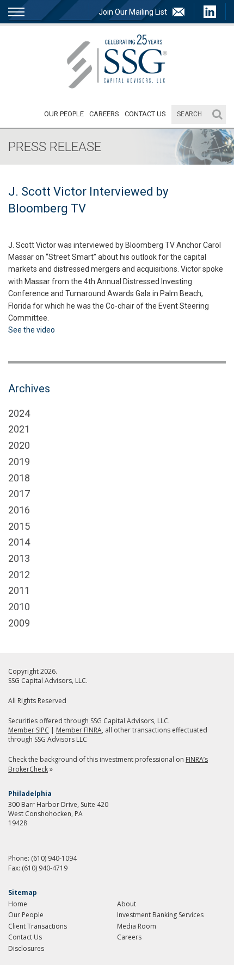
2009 (19, 623)
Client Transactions (37, 926)
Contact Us (145, 114)
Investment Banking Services (160, 914)
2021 (19, 429)
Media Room (136, 926)
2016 (19, 510)
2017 (19, 493)
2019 (19, 461)
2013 (19, 558)
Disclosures (26, 948)
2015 (19, 526)
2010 (19, 606)
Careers (104, 114)
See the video (31, 329)
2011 (19, 590)
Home (17, 903)
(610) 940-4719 (44, 868)
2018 (19, 478)
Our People (64, 114)
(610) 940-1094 (54, 858)
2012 (19, 574)
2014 (19, 542)
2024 (19, 413)
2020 (19, 445)
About (126, 903)
